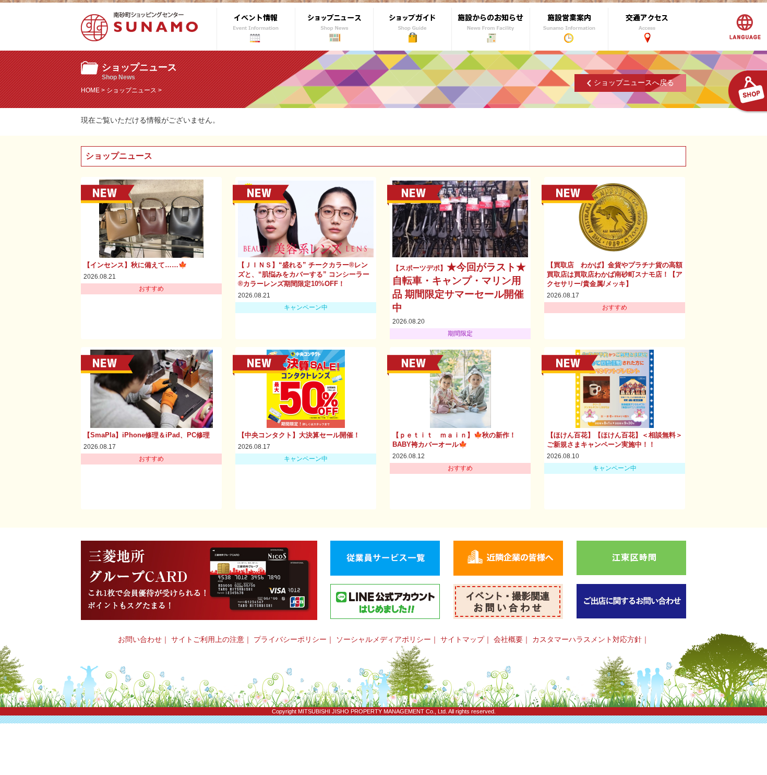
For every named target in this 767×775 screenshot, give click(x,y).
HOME (90, 90)
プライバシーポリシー (290, 639)
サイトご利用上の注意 (207, 639)
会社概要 (508, 639)
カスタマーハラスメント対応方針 (587, 639)
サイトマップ (462, 639)
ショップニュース (131, 90)
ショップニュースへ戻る (634, 82)
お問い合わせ (140, 639)
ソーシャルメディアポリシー (383, 639)
